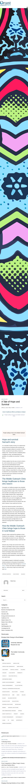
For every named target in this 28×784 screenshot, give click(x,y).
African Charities (6, 574)
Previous (6, 590)
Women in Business (6, 723)
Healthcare (4, 399)
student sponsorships (7, 717)
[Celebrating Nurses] (14, 736)
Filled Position (18, 685)
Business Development (6, 609)
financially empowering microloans (11, 688)
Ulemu (3, 720)
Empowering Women (7, 679)
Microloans (18, 704)
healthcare (16, 574)
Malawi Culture (5, 620)
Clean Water (12, 672)
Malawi (4, 698)
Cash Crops (5, 669)
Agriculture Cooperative (8, 666)
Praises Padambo (12, 743)
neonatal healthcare (13, 707)
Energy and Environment (7, 616)
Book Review (20, 666)
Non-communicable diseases (9, 710)
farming (19, 682)
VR (8, 720)
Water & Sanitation (5, 630)
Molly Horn (12, 407)
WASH (12, 720)
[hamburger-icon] (27, 7)
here (5, 567)
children (23, 669)
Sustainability (19, 717)
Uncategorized (4, 628)
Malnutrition (15, 701)
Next (23, 590)
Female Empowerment (7, 685)
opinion (20, 710)
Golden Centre (6, 691)
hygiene (22, 691)
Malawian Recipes (12, 698)
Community (19, 672)
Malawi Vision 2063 (6, 622)
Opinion (3, 624)
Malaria (23, 574)
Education (3, 614)
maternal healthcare (7, 704)
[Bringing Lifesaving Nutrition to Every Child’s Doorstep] (14, 777)
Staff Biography (5, 626)
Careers (3, 611)
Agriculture (4, 607)
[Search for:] (14, 600)
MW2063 (4, 707)
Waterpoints (19, 720)
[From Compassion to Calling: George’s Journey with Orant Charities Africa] (14, 758)
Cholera (4, 672)
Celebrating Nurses (6, 741)
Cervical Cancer (14, 669)
